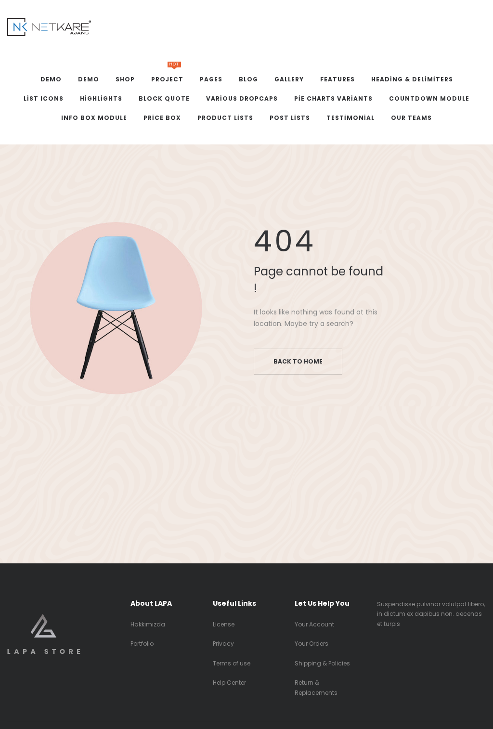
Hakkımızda (147, 624)
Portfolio (142, 643)
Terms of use (231, 663)
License (223, 624)
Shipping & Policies (322, 663)
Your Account (314, 624)
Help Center (229, 682)
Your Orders (311, 643)
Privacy (223, 643)
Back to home (298, 361)
